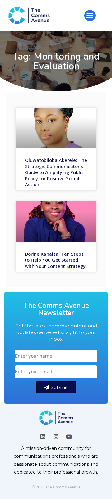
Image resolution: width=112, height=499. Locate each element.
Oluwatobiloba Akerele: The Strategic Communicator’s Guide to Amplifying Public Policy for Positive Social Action (56, 172)
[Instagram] (56, 437)
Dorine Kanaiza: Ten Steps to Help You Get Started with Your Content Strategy (55, 260)
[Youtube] (69, 437)
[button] (90, 15)
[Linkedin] (43, 437)
